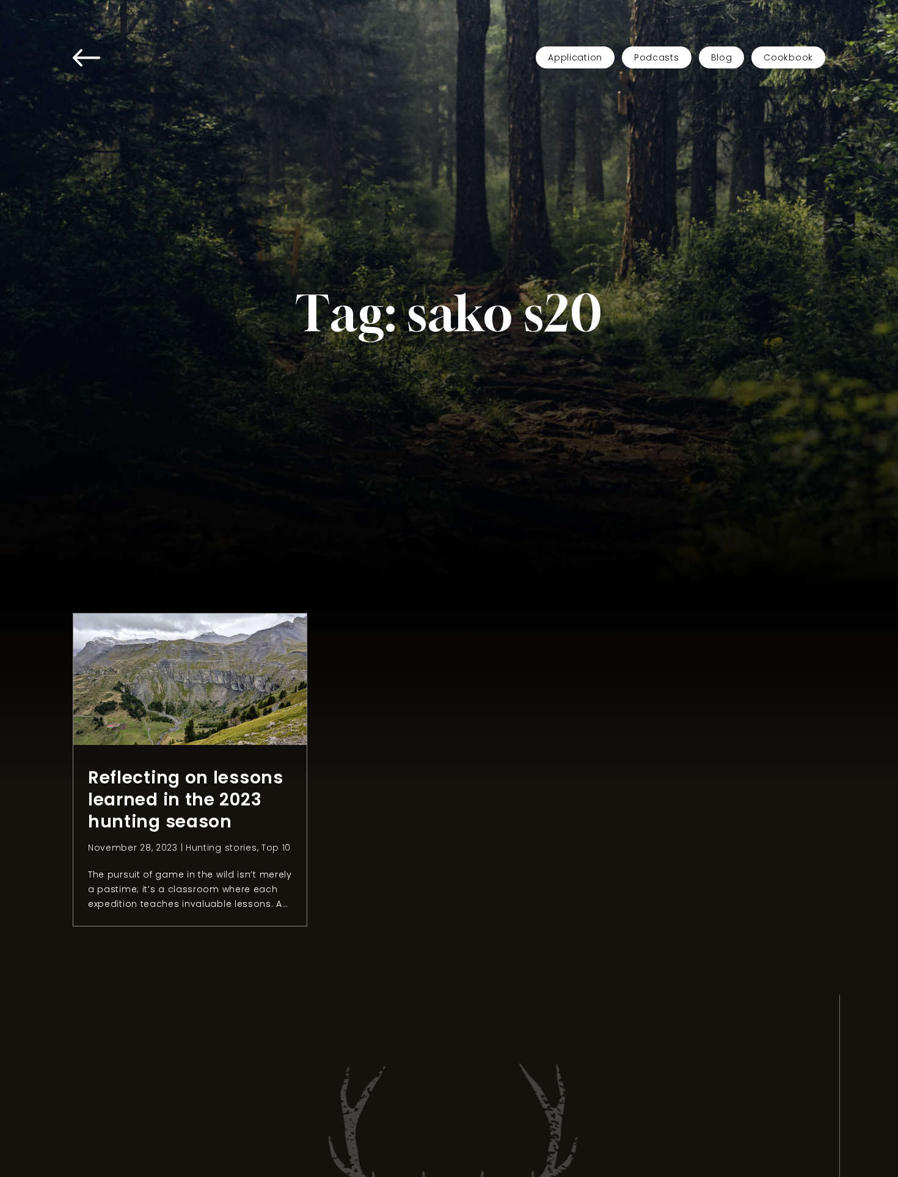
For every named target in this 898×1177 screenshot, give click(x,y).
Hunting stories (221, 848)
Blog (721, 57)
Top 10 (276, 848)
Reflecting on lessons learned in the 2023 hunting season (185, 800)
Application (575, 57)
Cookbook (788, 57)
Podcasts (656, 57)
